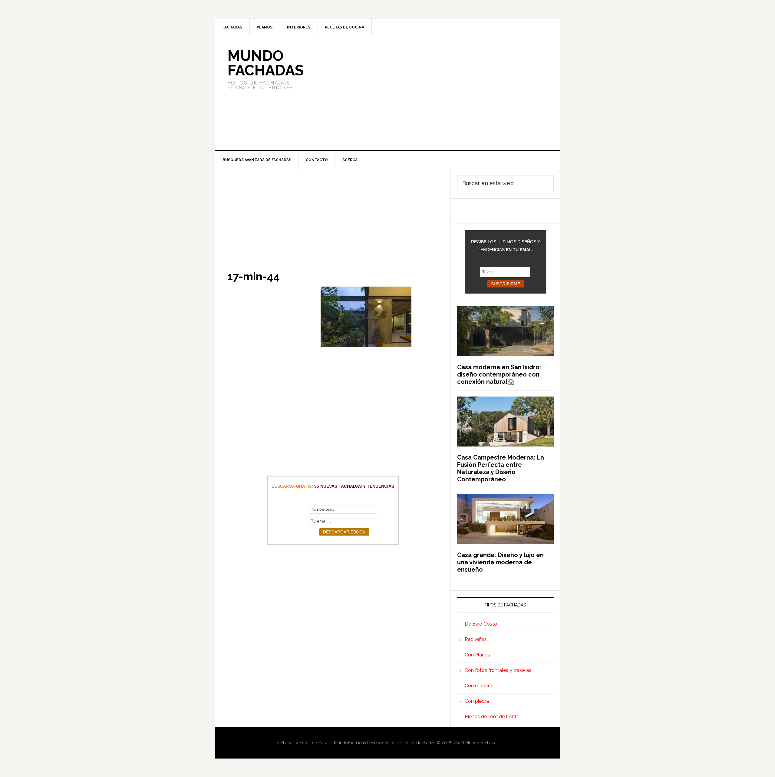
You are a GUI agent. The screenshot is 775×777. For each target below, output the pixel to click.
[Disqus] (332, 636)
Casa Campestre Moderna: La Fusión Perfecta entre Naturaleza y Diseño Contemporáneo (500, 468)
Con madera (478, 686)
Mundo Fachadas (265, 63)
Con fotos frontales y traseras (498, 670)
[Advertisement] (433, 93)
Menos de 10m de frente (492, 716)
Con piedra (477, 701)
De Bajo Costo (481, 624)
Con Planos (477, 655)
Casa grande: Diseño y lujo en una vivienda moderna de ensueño (500, 562)
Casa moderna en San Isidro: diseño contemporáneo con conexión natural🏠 (499, 374)
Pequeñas (476, 639)
